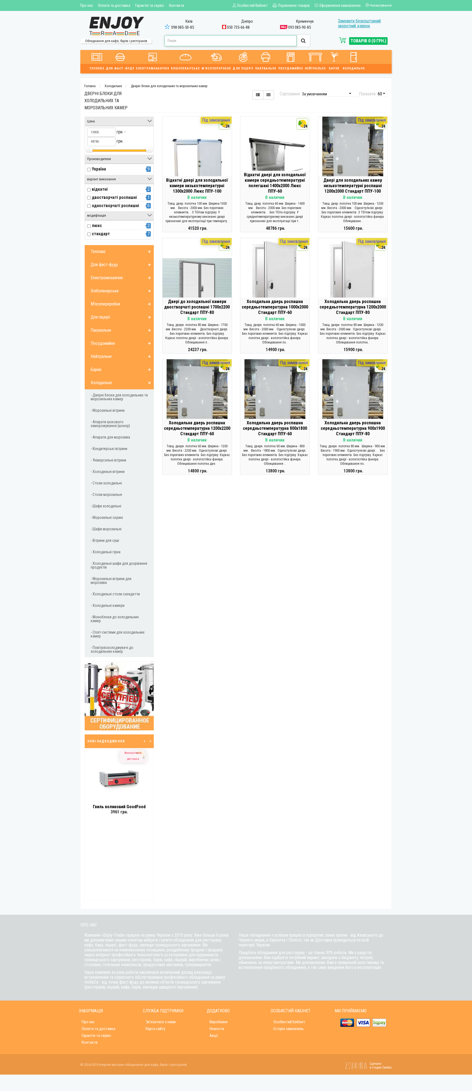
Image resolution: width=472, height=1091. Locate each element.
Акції (214, 1035)
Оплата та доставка (114, 5)
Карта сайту (155, 1028)
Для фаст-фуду (120, 68)
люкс (97, 225)
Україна (99, 169)
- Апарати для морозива (110, 437)
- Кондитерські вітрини (109, 448)
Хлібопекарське (185, 68)
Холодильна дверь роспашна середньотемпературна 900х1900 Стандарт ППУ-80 (353, 428)
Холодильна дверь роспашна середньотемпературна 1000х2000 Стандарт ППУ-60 (275, 307)
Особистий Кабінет (289, 1021)
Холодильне (354, 68)
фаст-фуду (128, 945)
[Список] (257, 94)
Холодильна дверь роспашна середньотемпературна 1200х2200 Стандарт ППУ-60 (197, 428)
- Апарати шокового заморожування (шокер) (110, 424)
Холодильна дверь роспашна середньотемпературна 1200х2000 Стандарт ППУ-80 (353, 307)
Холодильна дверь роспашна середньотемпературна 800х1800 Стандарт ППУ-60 (275, 428)
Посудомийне (290, 68)
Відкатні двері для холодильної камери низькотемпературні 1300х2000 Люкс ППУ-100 (197, 186)
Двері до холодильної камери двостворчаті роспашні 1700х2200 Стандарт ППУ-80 (197, 307)
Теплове (97, 68)
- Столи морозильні (106, 494)
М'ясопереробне (216, 68)
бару (99, 945)
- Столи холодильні (106, 483)
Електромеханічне (152, 68)
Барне (334, 68)
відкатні (100, 189)
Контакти (176, 5)
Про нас (86, 5)
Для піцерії (243, 68)
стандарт (101, 233)
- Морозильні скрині (107, 517)
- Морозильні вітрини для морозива (111, 581)
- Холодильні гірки (105, 552)
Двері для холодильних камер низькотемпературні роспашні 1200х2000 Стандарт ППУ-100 (352, 186)
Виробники (219, 1021)
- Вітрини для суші (105, 540)
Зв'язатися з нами (161, 1021)
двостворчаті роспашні (114, 197)
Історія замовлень (288, 1028)
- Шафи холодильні (106, 506)
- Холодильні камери (108, 605)
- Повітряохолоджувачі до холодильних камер (112, 649)
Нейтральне (315, 68)
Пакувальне (266, 68)
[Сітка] (268, 94)
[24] (197, 162)
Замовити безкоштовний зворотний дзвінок (359, 23)
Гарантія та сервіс (149, 5)
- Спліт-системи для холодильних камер (117, 634)
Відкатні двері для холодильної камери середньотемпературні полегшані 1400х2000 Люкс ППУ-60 (275, 183)
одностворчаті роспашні (115, 205)
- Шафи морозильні (106, 529)
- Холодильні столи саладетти (115, 594)
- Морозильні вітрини (108, 410)
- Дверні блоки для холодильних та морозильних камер (119, 397)
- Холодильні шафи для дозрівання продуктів (119, 565)
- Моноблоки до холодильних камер (115, 619)
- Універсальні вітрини (108, 460)
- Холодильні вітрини (108, 471)
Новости (217, 1028)
